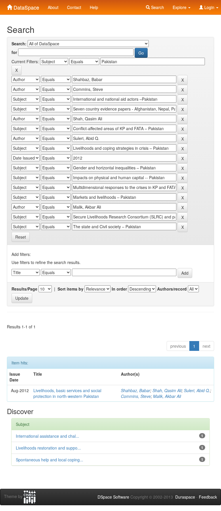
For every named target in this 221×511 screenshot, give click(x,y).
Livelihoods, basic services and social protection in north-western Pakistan (67, 393)
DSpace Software (113, 497)
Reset (20, 237)
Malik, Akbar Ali (167, 396)
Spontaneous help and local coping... (49, 460)
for (14, 52)
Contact (74, 7)
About (53, 7)
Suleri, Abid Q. (197, 390)
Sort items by (70, 289)
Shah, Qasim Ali (167, 390)
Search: (19, 43)
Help (94, 7)
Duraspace (185, 497)
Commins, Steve (136, 396)
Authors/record (172, 289)
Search (157, 7)
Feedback (208, 497)
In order (119, 289)
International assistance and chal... (47, 436)
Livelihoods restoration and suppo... (48, 448)
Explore (180, 7)
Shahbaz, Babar (135, 390)
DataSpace (25, 6)
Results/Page (24, 289)
